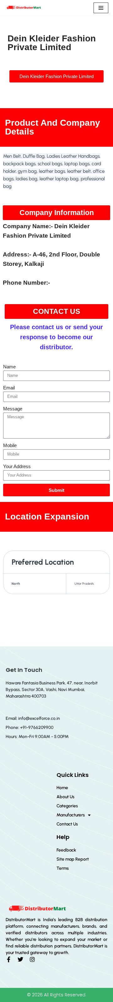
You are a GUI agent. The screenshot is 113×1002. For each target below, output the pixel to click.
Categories (67, 806)
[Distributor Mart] (23, 7)
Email (9, 387)
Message (12, 408)
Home (62, 787)
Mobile (10, 445)
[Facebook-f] (8, 959)
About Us (65, 796)
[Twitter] (20, 959)
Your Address (17, 466)
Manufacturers (70, 815)
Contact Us (67, 824)
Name (9, 366)
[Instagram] (32, 959)
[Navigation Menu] (101, 8)
